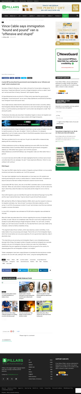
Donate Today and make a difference (40, 192)
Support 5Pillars (40, 189)
